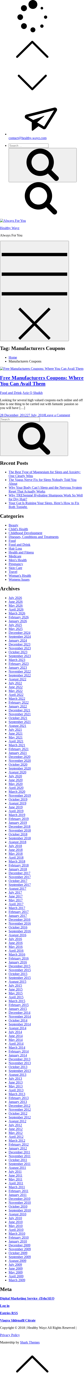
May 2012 (16, 1133)
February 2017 (19, 912)
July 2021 (15, 729)
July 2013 (15, 1078)
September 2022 (20, 675)
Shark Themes (30, 1342)
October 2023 (18, 652)
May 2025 (16, 629)
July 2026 (15, 598)
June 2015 (16, 989)
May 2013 (16, 1086)
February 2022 (19, 702)
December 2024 (19, 633)
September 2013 (20, 1071)
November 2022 (20, 671)
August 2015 (17, 981)
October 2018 (18, 834)
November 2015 (20, 970)
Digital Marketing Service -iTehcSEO (27, 1298)
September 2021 (20, 722)
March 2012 (17, 1140)
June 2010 (16, 1222)
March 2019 (17, 815)
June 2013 (16, 1082)
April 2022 (16, 695)
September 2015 (20, 978)
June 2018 (16, 850)
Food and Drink (11, 393)
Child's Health (18, 529)
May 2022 (16, 691)
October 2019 (18, 799)
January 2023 (18, 667)
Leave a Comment (57, 415)
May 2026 (16, 605)
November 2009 (20, 1249)
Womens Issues (19, 579)
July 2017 (15, 892)
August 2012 (17, 1121)
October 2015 (18, 974)
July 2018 (15, 846)
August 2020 (17, 772)
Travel (13, 572)
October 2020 (18, 764)
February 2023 (19, 664)
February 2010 (19, 1237)
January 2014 (18, 1055)
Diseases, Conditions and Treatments (34, 537)
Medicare (15, 556)
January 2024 (18, 640)
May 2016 (16, 947)
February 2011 (18, 1191)
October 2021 (18, 718)
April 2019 (16, 811)
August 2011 (17, 1167)
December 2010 (19, 1199)
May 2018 (16, 853)
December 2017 (19, 873)
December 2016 (19, 919)
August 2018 (17, 842)
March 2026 (17, 613)
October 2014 (18, 1020)
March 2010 (17, 1233)
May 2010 (16, 1226)
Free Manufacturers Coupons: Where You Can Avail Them (42, 380)
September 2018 (20, 838)
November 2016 (20, 923)
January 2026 (18, 621)
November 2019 (20, 795)
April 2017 (16, 904)
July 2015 (15, 985)
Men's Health (18, 560)
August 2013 (17, 1074)
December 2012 (19, 1105)
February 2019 (19, 819)
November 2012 (20, 1109)
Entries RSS (9, 1313)
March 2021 (17, 745)
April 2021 (16, 741)
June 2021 (16, 733)
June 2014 (16, 1036)
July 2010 (15, 1218)
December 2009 (19, 1245)
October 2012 (18, 1113)
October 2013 (18, 1067)
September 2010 (20, 1210)
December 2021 (19, 710)
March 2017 (17, 908)
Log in (4, 1306)
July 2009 (15, 1264)
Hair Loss (15, 548)
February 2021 (19, 749)
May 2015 (16, 993)
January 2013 (18, 1102)
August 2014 (17, 1028)
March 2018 (17, 861)
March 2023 (17, 660)
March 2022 (17, 698)
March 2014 (17, 1047)
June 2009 (16, 1268)
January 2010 (18, 1241)
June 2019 (16, 807)
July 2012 (15, 1125)
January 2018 (18, 869)
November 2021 (20, 714)
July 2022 (15, 683)
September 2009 (20, 1257)
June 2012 (16, 1129)
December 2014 (19, 1012)
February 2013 (19, 1098)
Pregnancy (16, 564)
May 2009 (16, 1272)
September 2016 (20, 931)
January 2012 (18, 1148)
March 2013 (17, 1094)
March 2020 (17, 791)
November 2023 (20, 648)
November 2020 (20, 760)
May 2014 (16, 1040)
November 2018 (20, 830)
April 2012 (16, 1136)
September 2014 (20, 1024)
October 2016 (18, 927)
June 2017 (16, 896)
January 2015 (18, 1009)
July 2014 (15, 1032)
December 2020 (19, 757)
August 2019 (17, 803)
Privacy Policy (10, 1335)
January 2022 (18, 706)
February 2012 (19, 1144)
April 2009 (16, 1276)
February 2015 (19, 1005)
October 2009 (18, 1253)
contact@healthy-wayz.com (28, 138)
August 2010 (17, 1214)
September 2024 (20, 636)
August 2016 (17, 935)
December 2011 (19, 1152)
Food (12, 541)
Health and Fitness (21, 552)
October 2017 (18, 881)
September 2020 (20, 768)
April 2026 (16, 609)
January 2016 (18, 962)
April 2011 (16, 1183)
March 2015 (17, 1001)
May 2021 (16, 737)
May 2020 (16, 784)
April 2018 (16, 857)
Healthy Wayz (9, 228)
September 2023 (20, 656)
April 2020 (16, 788)
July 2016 (15, 939)
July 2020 (15, 776)
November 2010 (20, 1202)
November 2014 (20, 1016)
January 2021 (18, 753)
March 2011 (17, 1187)
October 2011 (18, 1160)
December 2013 (19, 1059)
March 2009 (17, 1280)
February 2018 (19, 865)
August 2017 (17, 888)
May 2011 (15, 1179)
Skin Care (15, 568)
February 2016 (19, 958)
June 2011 (15, 1175)
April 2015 (16, 997)
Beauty (13, 525)
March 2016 (17, 954)
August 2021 (17, 726)
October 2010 (18, 1206)
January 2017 (18, 916)
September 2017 (20, 884)
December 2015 (19, 966)
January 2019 (18, 822)
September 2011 (20, 1164)
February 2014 (19, 1051)
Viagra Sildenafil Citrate (18, 1320)
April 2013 (16, 1090)
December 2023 (19, 644)
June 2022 (16, 687)
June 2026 (16, 601)
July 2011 (15, 1171)
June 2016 (16, 943)
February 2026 (19, 617)
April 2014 (16, 1043)
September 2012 (20, 1117)
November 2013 (20, 1063)
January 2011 (18, 1195)
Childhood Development (25, 533)
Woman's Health (20, 575)
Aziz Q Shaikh (32, 393)
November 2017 (20, 877)
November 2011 (20, 1156)
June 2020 (16, 780)
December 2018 (19, 826)
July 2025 (15, 625)
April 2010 (16, 1230)
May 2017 (16, 900)
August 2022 (17, 679)
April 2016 (16, 950)
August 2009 (17, 1261)
